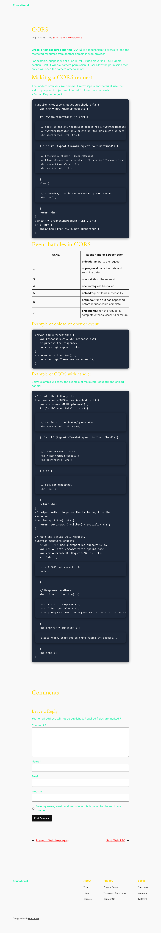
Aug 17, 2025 (38, 37)
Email (36, 776)
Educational (21, 5)
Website (37, 791)
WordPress (33, 918)
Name (37, 761)
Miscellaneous (75, 37)
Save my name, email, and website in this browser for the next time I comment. (79, 808)
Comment (39, 725)
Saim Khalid (59, 37)
